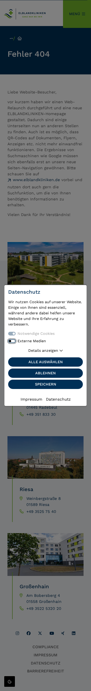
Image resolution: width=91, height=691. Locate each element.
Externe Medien (32, 341)
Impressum (31, 399)
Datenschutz (58, 399)
